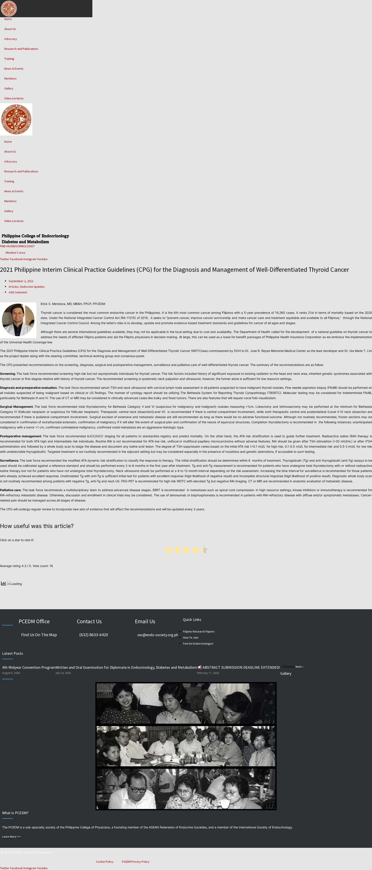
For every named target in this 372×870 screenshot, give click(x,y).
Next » (299, 667)
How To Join (190, 637)
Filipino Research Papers (199, 631)
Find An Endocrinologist (198, 643)
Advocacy (10, 39)
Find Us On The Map (39, 634)
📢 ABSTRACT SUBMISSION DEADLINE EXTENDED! (238, 667)
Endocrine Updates (32, 287)
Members (10, 78)
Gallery (8, 88)
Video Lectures (14, 98)
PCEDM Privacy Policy (135, 862)
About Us (10, 29)
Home (8, 19)
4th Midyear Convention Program (29, 667)
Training (9, 59)
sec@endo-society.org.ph (157, 634)
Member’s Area (14, 253)
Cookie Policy (104, 862)
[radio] (168, 550)
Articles (14, 287)
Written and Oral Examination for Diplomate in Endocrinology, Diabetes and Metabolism (126, 667)
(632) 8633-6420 (93, 634)
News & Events (13, 68)
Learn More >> (11, 837)
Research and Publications (21, 49)
